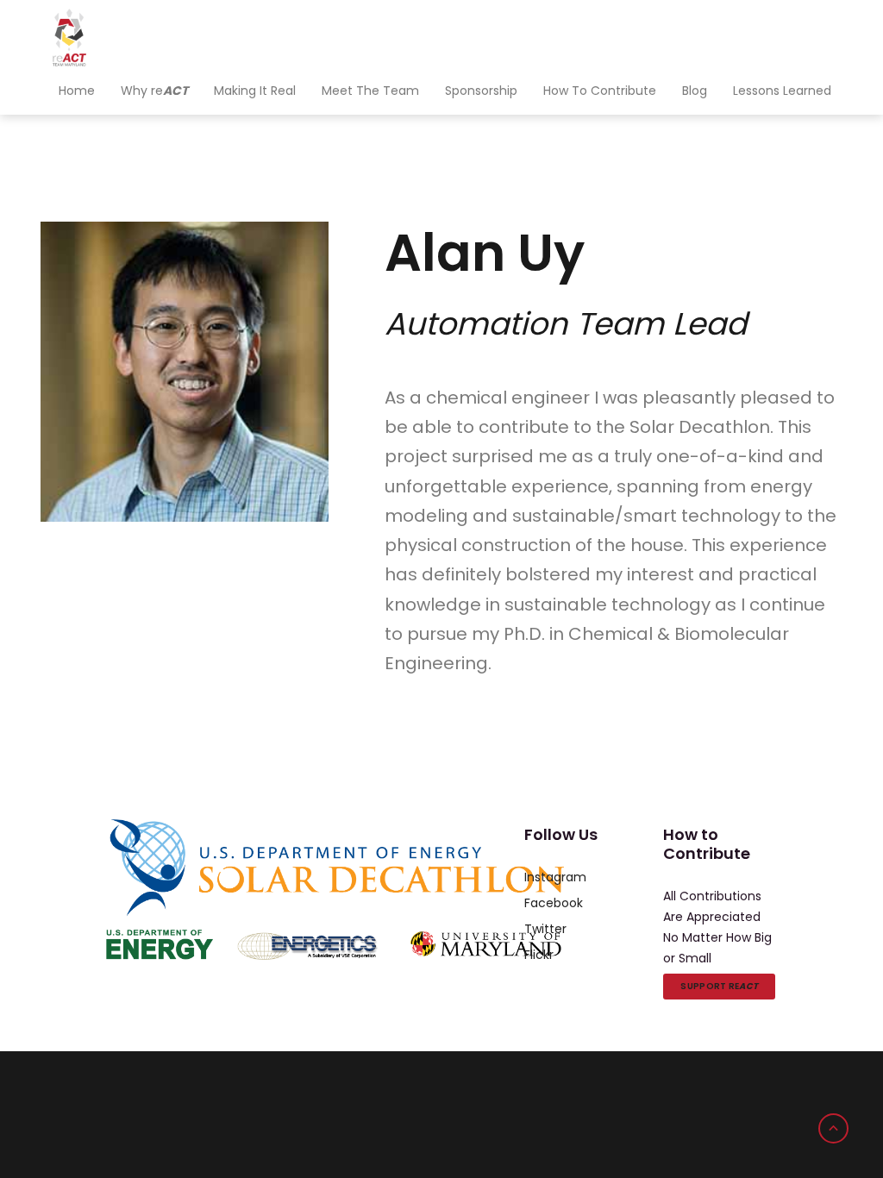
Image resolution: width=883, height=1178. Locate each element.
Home (77, 90)
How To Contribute (599, 90)
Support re (719, 986)
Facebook (553, 903)
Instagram (555, 877)
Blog (694, 90)
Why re (154, 90)
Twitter (545, 928)
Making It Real (255, 90)
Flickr (539, 954)
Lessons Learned (782, 90)
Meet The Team (370, 90)
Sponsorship (481, 90)
